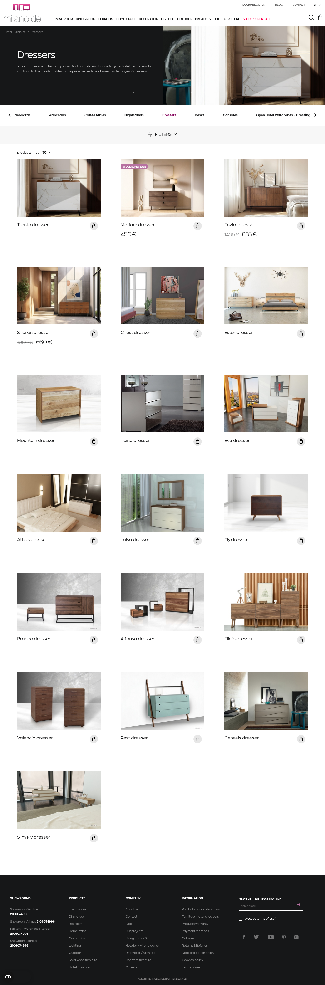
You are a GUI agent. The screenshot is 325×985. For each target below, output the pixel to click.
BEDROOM (105, 19)
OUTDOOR (184, 19)
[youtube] (271, 937)
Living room (77, 909)
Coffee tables (95, 115)
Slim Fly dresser (33, 837)
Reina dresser (135, 440)
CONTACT (299, 5)
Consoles (230, 115)
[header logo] (22, 13)
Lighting (75, 945)
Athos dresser (32, 540)
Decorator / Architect (141, 952)
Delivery (188, 938)
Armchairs (57, 115)
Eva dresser (237, 440)
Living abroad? (136, 938)
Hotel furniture (79, 967)
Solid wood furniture (83, 960)
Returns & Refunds (194, 945)
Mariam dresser (138, 225)
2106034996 (19, 914)
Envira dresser (239, 225)
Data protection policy (198, 952)
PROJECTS (203, 19)
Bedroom (75, 924)
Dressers (169, 115)
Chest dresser (136, 332)
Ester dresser (238, 332)
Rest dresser (134, 738)
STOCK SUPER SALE (257, 19)
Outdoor (75, 952)
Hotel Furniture (15, 32)
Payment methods (195, 931)
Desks (199, 115)
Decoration (77, 938)
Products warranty (195, 924)
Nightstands (134, 115)
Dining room (78, 916)
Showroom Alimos (23, 921)
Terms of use (191, 967)
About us (132, 909)
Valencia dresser (35, 738)
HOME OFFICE (126, 19)
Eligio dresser (238, 639)
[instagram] (296, 937)
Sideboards (21, 115)
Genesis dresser (241, 738)
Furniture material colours (200, 916)
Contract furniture (138, 960)
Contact (131, 916)
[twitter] (256, 937)
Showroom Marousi (24, 940)
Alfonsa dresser (138, 639)
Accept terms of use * (260, 918)
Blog (129, 924)
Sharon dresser (33, 332)
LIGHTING (167, 19)
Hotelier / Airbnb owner (142, 945)
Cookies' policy (192, 960)
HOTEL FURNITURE (227, 19)
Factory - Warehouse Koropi (30, 928)
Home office (77, 931)
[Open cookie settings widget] (16, 977)
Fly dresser (236, 540)
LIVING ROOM (63, 19)
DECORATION (148, 19)
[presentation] (137, 92)
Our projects (134, 931)
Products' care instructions (201, 909)
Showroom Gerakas (24, 909)
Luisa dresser (135, 540)
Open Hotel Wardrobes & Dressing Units (287, 115)
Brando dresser (34, 639)
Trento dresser (33, 225)
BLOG (279, 5)
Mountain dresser (36, 440)
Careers (131, 967)
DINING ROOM (86, 19)
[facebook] (244, 937)
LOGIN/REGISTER (253, 5)
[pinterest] (284, 937)
